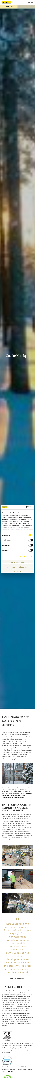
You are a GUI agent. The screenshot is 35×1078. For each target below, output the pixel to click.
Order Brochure (26, 6)
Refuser (17, 571)
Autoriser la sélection (17, 566)
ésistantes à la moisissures (11, 795)
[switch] (30, 540)
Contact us (8, 6)
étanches (29, 793)
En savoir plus (9, 1071)
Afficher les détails (24, 556)
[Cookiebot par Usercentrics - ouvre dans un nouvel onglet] (26, 507)
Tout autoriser (17, 562)
